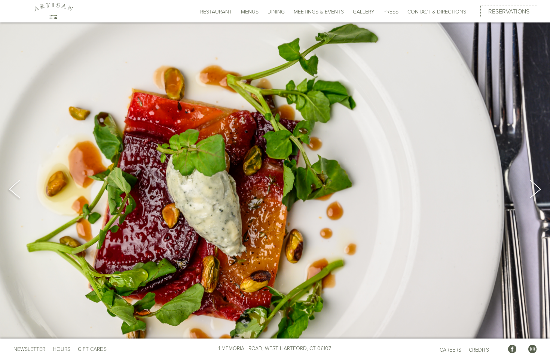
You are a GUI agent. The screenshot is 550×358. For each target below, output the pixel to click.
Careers (450, 350)
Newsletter (29, 349)
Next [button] (527, 189)
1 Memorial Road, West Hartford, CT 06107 (275, 348)
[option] (275, 180)
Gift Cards (92, 349)
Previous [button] (23, 189)
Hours (61, 349)
